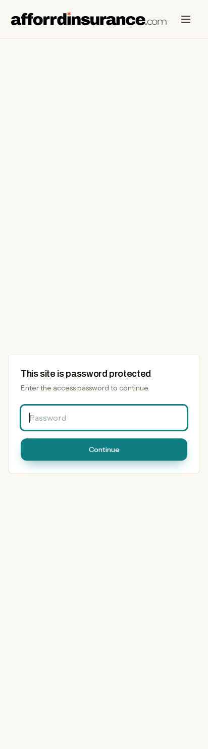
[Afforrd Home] (89, 19)
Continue (104, 449)
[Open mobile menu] (186, 19)
